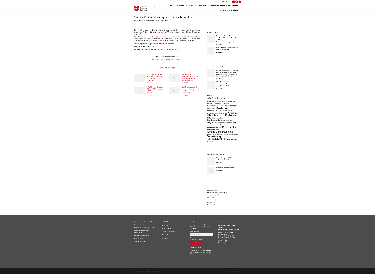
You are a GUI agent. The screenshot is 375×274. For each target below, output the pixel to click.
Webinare (178, 59)
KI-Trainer (231, 115)
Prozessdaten (229, 127)
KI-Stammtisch (220, 116)
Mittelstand (221, 122)
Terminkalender (174, 49)
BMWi (160, 41)
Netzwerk (218, 125)
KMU (209, 118)
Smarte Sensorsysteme (220, 132)
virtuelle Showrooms (231, 139)
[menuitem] (174, 6)
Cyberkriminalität (217, 103)
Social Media (211, 134)
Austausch (221, 101)
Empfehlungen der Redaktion (216, 192)
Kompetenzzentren (169, 59)
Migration (212, 122)
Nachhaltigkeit (210, 125)
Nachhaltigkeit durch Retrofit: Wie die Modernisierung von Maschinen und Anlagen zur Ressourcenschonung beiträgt (227, 39)
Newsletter (210, 200)
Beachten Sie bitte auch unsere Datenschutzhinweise (199, 238)
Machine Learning (227, 120)
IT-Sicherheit (223, 113)
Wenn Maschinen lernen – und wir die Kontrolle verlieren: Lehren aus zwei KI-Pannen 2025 (227, 84)
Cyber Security (225, 103)
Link (152, 46)
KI (229, 113)
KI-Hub (211, 115)
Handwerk (228, 110)
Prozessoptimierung (213, 129)
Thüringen (220, 134)
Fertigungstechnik (212, 110)
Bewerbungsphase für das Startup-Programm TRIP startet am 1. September (154, 77)
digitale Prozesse (211, 108)
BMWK (209, 103)
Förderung (221, 110)
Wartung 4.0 (210, 141)
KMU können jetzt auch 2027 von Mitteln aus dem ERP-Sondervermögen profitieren (155, 90)
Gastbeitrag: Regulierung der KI (226, 167)
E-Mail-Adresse (194, 231)
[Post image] (139, 78)
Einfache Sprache (139, 241)
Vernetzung (214, 136)
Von (163, 56)
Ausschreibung (212, 101)
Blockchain (229, 101)
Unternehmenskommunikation (231, 134)
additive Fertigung (224, 99)
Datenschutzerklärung (140, 225)
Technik (209, 202)
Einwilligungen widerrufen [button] (142, 235)
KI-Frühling (234, 113)
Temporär (210, 205)
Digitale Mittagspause (231, 105)
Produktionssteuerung (214, 127)
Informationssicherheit (212, 113)
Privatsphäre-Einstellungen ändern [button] (144, 227)
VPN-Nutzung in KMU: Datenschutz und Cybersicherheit (227, 48)
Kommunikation (217, 118)
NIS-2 (223, 125)
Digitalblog (210, 190)
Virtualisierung (216, 139)
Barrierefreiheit (138, 238)
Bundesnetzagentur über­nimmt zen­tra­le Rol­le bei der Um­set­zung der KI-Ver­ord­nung (191, 90)
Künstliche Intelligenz (214, 120)
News (208, 197)
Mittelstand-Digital (230, 122)
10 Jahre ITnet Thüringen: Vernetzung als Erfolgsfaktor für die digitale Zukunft (190, 77)
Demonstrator (220, 105)
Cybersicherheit (211, 105)
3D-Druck (213, 98)
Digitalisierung (222, 108)
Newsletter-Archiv (195, 247)
